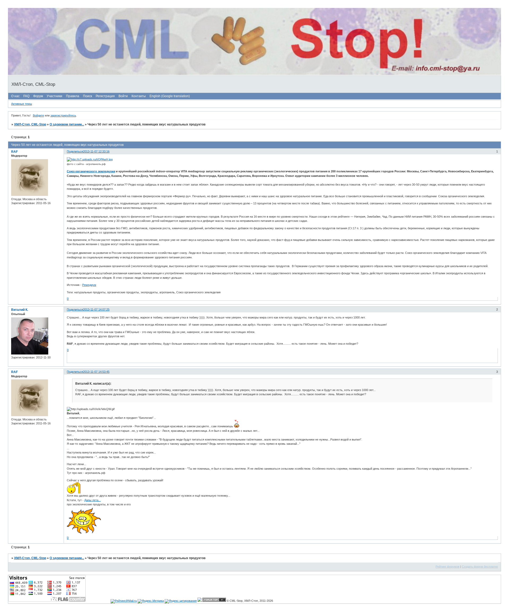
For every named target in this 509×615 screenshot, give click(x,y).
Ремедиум (89, 284)
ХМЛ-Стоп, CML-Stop (30, 124)
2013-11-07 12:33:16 (96, 151)
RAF (14, 152)
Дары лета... (92, 500)
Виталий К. (19, 310)
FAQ (26, 96)
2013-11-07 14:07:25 (96, 309)
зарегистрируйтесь (63, 115)
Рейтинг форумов (447, 566)
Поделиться (75, 151)
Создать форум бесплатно (480, 566)
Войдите (38, 115)
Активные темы (21, 103)
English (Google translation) (170, 96)
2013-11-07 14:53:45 (96, 371)
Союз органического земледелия (91, 171)
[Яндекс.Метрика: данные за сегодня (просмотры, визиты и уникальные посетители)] (151, 601)
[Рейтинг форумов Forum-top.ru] (214, 600)
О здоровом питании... (67, 124)
